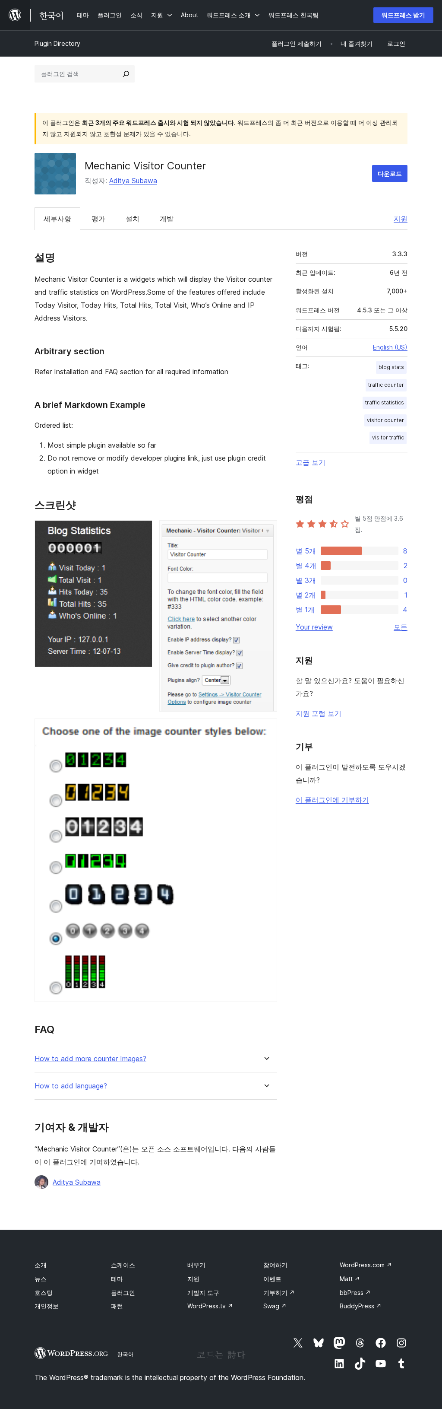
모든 (400, 627)
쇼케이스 (123, 1265)
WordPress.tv (210, 1306)
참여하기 (275, 1265)
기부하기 (279, 1292)
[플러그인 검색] (126, 74)
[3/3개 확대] (265, 730)
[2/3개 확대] (265, 532)
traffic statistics (384, 402)
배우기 (196, 1265)
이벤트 (272, 1278)
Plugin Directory (57, 43)
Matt (350, 1278)
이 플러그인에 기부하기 (332, 799)
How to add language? (71, 1086)
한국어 (125, 1354)
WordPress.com (366, 1265)
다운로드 (390, 173)
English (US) (390, 347)
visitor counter (385, 420)
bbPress (355, 1292)
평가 (98, 218)
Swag (275, 1306)
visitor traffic (388, 437)
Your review (314, 627)
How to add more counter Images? (90, 1059)
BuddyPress (361, 1306)
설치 (132, 218)
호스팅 (44, 1292)
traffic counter (386, 385)
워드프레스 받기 (403, 15)
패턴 (117, 1306)
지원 (400, 218)
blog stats (391, 367)
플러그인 (123, 1292)
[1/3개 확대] (140, 532)
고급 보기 (310, 462)
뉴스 (41, 1278)
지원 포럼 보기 (318, 713)
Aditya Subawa (133, 180)
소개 (41, 1265)
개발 (167, 218)
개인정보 (47, 1306)
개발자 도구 (203, 1292)
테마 (117, 1278)
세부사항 (57, 218)
